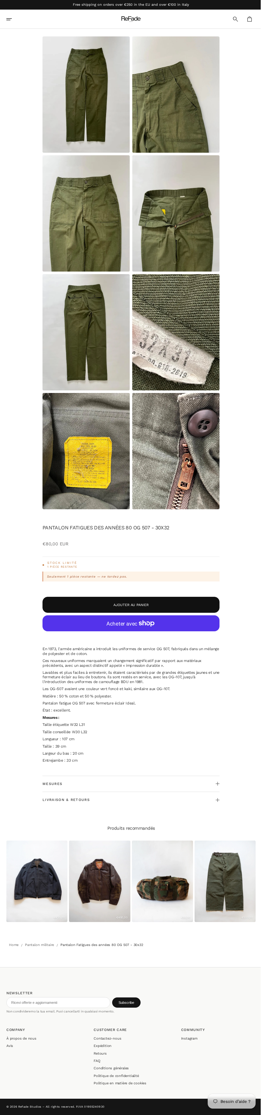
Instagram (186, 1038)
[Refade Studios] (128, 19)
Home (14, 943)
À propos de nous (21, 1038)
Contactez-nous (105, 1038)
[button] (13, 19)
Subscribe (126, 1002)
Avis (9, 1046)
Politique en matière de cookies (118, 1083)
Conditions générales (109, 1068)
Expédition (101, 1046)
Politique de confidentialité (114, 1076)
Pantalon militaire (39, 943)
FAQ (95, 1061)
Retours (98, 1053)
